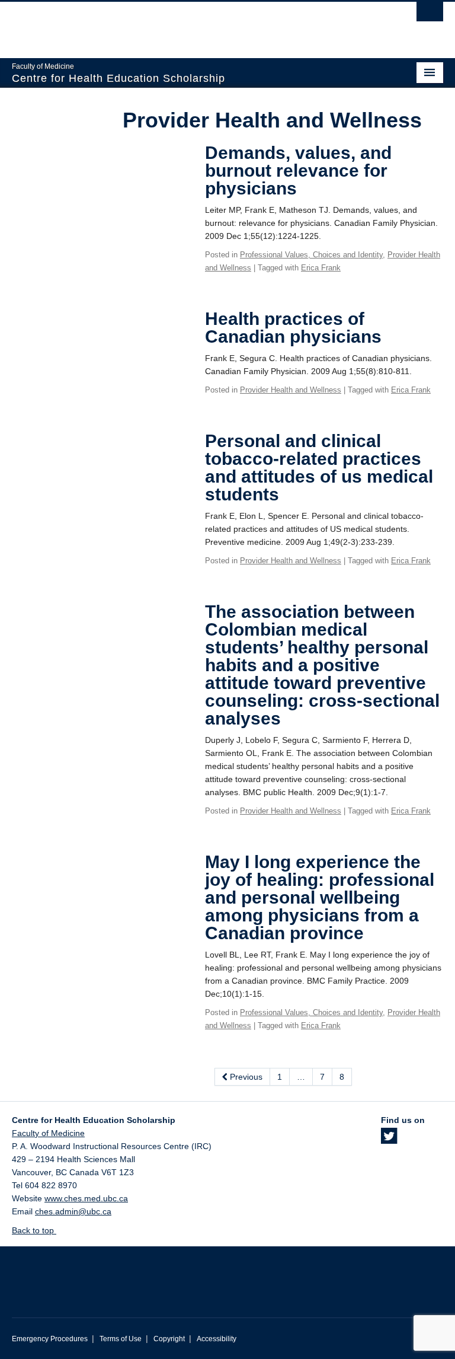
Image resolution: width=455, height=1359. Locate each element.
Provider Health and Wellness (290, 389)
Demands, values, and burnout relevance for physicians (298, 170)
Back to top (34, 1230)
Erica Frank (321, 267)
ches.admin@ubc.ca (73, 1211)
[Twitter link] (389, 1139)
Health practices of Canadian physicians (293, 327)
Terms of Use (121, 1339)
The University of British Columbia (195, 24)
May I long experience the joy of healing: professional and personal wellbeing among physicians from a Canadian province (319, 897)
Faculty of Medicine (48, 1133)
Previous (245, 1077)
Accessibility (216, 1339)
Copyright (169, 1339)
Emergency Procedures (50, 1339)
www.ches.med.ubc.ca (86, 1198)
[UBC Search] (429, 15)
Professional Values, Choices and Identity (311, 254)
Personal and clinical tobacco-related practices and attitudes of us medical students (319, 467)
